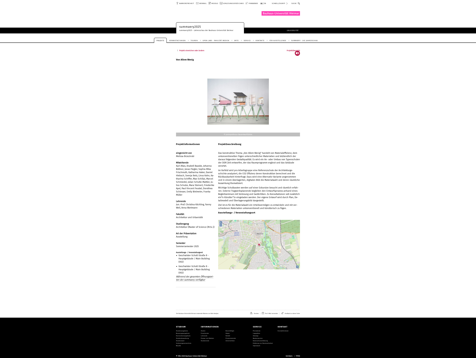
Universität (293, 30)
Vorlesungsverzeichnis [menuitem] (233, 3)
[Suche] (298, 3)
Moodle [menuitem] (214, 3)
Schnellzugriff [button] (278, 3)
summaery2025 (190, 26)
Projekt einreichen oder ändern (191, 51)
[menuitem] (185, 3)
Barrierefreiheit (186, 3)
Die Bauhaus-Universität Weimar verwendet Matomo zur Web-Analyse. (197, 313)
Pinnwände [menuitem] (253, 3)
